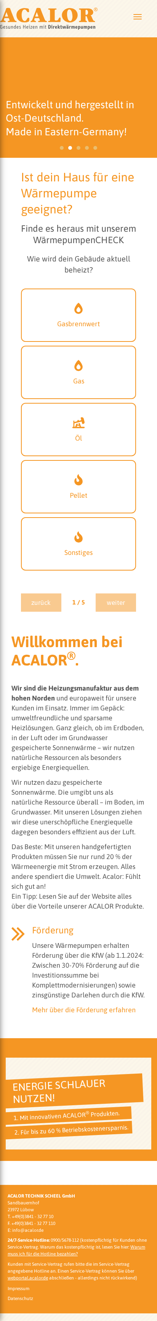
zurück (41, 602)
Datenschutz (20, 1298)
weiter (116, 602)
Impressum (18, 1288)
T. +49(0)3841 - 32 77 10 (30, 1216)
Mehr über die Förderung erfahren (84, 1010)
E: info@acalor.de (25, 1230)
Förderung (53, 930)
